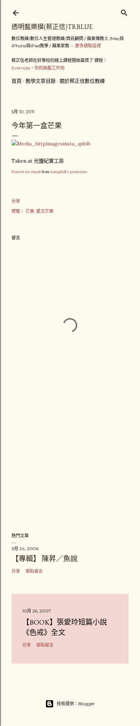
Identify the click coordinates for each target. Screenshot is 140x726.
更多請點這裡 (88, 45)
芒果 (29, 211)
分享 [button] (15, 201)
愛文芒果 (44, 211)
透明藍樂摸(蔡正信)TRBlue (52, 27)
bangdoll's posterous (69, 171)
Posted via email (26, 171)
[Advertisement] (70, 469)
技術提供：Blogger (76, 703)
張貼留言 (34, 571)
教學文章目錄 (40, 81)
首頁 (16, 81)
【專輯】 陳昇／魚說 (44, 558)
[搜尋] (124, 11)
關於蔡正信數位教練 (82, 81)
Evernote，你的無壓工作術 (38, 68)
